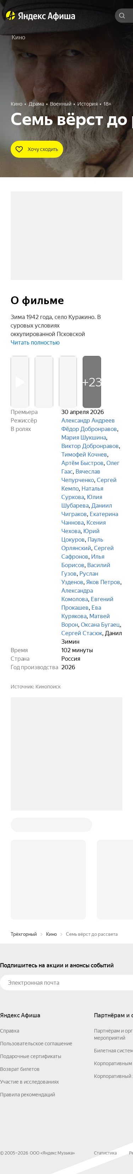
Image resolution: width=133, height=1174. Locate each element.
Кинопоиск (48, 686)
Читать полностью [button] (35, 342)
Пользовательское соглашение (36, 936)
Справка (9, 923)
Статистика (105, 1045)
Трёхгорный (24, 826)
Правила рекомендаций (27, 987)
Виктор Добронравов (90, 446)
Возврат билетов (20, 962)
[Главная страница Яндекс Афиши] (10, 15)
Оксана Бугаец (100, 624)
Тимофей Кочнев (84, 454)
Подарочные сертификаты (30, 949)
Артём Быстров (82, 463)
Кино (51, 826)
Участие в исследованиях (29, 974)
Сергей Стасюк (81, 633)
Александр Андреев (88, 420)
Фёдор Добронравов (89, 429)
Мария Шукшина (83, 437)
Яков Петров (103, 582)
